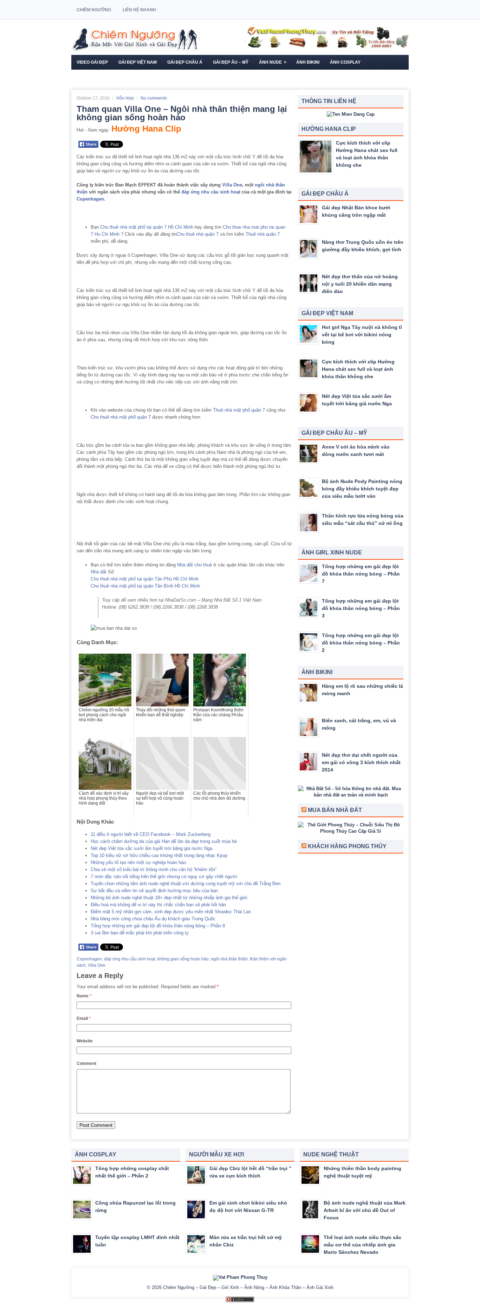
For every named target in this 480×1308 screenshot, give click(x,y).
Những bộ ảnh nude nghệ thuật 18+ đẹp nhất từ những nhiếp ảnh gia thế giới (169, 897)
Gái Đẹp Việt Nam (137, 62)
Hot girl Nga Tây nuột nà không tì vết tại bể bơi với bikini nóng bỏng (362, 334)
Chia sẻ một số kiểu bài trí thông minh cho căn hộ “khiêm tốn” (153, 869)
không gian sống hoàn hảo (183, 959)
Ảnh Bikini (307, 62)
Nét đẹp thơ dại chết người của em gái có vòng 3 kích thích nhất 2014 (361, 762)
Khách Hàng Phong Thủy (347, 846)
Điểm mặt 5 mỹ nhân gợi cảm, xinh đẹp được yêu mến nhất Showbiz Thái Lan (171, 911)
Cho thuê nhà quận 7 (197, 234)
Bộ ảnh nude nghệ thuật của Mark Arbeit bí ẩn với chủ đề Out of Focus (365, 1210)
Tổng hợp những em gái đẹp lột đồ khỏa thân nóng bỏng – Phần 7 (361, 574)
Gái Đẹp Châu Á (184, 62)
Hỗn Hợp (125, 98)
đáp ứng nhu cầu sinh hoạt (210, 192)
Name (84, 995)
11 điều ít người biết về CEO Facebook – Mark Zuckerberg (150, 834)
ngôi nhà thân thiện (229, 959)
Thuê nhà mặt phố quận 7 (239, 410)
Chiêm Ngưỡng (94, 9)
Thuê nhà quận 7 (263, 234)
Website (85, 1041)
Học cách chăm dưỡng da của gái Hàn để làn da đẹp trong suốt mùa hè (164, 841)
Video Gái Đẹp (92, 62)
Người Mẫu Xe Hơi (97, 77)
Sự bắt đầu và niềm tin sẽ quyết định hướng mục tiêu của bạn (154, 890)
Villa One (232, 185)
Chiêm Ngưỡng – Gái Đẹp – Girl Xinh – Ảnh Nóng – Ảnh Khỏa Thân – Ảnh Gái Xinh (248, 1287)
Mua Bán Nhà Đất (335, 810)
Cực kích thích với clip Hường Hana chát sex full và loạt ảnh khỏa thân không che (358, 369)
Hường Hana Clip (146, 128)
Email (84, 1018)
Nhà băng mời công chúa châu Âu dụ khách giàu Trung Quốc (153, 918)
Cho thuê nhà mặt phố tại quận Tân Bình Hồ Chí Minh (145, 586)
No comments (154, 98)
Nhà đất (98, 571)
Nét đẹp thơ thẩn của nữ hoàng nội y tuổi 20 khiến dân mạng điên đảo (360, 284)
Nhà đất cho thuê (194, 564)
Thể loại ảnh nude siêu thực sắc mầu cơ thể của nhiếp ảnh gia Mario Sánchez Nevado (362, 1244)
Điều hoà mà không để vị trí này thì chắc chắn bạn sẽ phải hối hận (158, 904)
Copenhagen (90, 199)
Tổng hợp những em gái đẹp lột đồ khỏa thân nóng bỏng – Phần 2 (361, 643)
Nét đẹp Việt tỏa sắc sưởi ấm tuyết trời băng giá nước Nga (151, 848)
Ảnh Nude (272, 62)
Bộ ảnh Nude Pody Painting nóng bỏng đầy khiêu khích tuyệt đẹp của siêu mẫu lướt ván (362, 488)
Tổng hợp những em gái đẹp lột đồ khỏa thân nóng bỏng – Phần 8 (158, 925)
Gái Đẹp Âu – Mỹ (230, 62)
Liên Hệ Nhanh (139, 9)
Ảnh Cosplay (345, 62)
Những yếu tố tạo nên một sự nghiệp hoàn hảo (138, 862)
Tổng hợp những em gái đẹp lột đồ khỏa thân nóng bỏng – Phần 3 (361, 608)
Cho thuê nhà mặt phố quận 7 (121, 417)
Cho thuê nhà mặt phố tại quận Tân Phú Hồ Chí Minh (145, 579)
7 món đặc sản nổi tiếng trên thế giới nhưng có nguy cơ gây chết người (164, 876)
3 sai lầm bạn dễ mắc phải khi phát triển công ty (140, 932)
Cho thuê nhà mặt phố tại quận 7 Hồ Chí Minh (146, 227)
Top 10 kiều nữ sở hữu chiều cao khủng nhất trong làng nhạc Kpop (159, 855)
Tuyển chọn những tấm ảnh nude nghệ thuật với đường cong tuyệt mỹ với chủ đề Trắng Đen (185, 883)
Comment (86, 1063)
